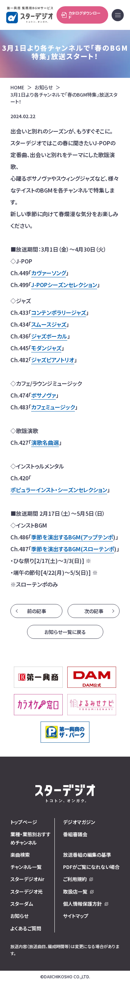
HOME (17, 87)
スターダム (21, 903)
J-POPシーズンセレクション (64, 284)
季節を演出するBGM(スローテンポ (72, 549)
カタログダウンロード (84, 14)
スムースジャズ (48, 324)
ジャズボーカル (49, 336)
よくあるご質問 (25, 928)
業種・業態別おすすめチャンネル (30, 838)
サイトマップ (75, 915)
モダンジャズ (46, 348)
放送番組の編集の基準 (87, 854)
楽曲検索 (20, 854)
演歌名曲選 (45, 442)
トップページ (23, 821)
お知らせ (44, 87)
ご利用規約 (75, 878)
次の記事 (93, 611)
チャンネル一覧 (26, 866)
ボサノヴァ (43, 395)
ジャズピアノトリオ (52, 360)
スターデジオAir (27, 878)
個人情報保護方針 (82, 903)
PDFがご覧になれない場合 (91, 866)
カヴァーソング (48, 273)
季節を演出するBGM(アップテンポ (72, 537)
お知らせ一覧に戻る (65, 631)
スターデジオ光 (26, 891)
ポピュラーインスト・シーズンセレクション (58, 490)
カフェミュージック (53, 407)
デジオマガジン (79, 821)
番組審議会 (75, 834)
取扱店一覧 (75, 891)
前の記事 (36, 611)
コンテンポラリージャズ (58, 312)
